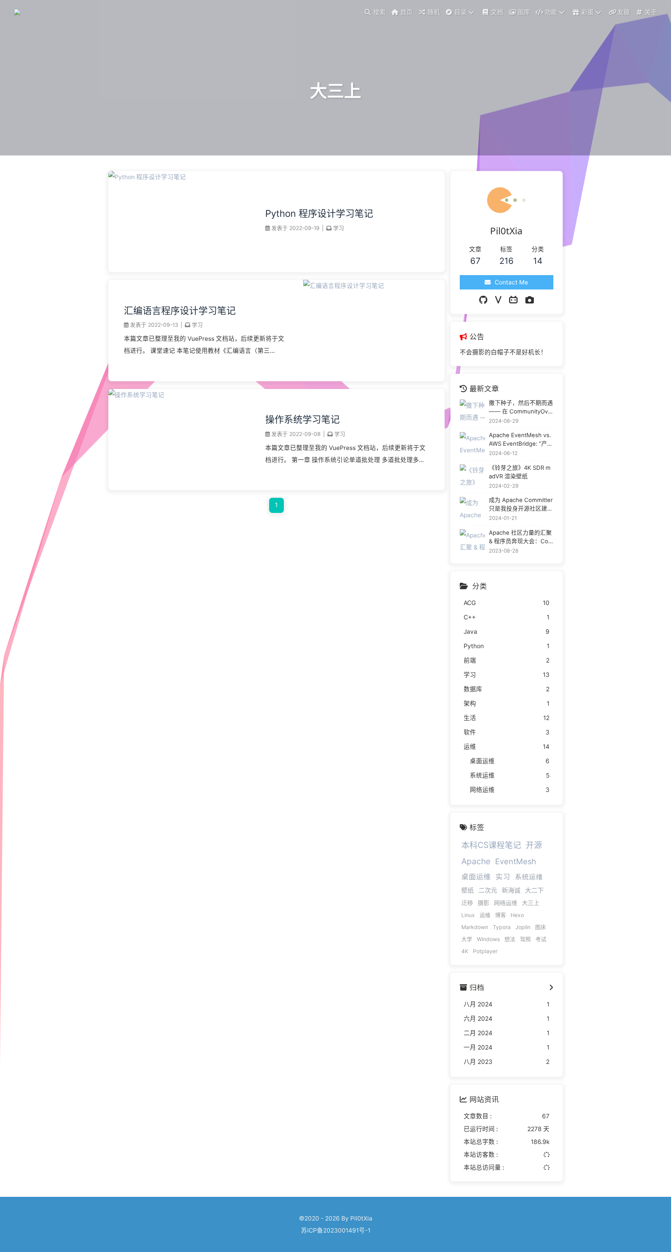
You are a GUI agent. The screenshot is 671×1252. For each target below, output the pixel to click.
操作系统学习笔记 (302, 419)
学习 (338, 228)
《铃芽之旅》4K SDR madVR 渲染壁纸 (520, 472)
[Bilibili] (513, 300)
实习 (502, 876)
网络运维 (505, 903)
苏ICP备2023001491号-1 (335, 1230)
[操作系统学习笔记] (136, 395)
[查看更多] (551, 987)
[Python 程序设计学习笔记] (147, 177)
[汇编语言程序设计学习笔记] (343, 285)
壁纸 (467, 890)
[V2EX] (498, 300)
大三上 (530, 903)
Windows (488, 939)
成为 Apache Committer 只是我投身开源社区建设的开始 (521, 505)
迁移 (467, 903)
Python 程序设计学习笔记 (319, 213)
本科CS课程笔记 (491, 845)
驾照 (525, 939)
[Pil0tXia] (18, 11)
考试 (540, 939)
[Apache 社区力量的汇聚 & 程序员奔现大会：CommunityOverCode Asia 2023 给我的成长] (472, 542)
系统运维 (529, 877)
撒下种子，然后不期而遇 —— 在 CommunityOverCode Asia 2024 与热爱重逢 (521, 407)
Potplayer (485, 951)
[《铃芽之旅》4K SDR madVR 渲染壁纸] (472, 477)
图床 (540, 927)
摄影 (483, 903)
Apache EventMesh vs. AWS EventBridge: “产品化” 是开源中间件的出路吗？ (521, 440)
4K (464, 951)
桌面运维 (476, 876)
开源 (534, 845)
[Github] (483, 300)
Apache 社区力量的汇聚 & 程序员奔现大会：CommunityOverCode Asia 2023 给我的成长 (521, 537)
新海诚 (511, 890)
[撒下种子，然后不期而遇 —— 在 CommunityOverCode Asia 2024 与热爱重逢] (472, 412)
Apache (475, 861)
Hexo (517, 915)
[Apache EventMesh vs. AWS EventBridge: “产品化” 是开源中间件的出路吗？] (472, 444)
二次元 (487, 890)
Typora (502, 927)
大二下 (534, 890)
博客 (500, 915)
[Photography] (529, 300)
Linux (468, 915)
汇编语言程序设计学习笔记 (180, 310)
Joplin (522, 927)
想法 (509, 939)
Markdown (474, 927)
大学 (466, 939)
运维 (485, 915)
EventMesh (515, 861)
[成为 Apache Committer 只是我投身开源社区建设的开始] (472, 509)
